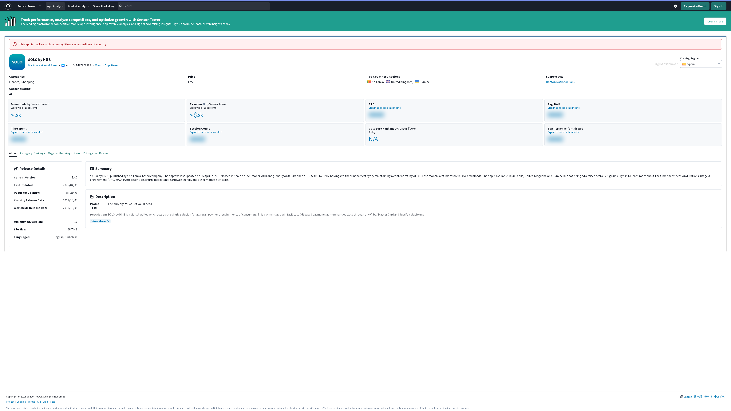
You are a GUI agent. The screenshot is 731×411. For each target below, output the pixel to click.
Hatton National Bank (42, 65)
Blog (45, 401)
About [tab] (13, 153)
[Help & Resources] (675, 6)
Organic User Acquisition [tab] (64, 153)
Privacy (10, 401)
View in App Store (106, 65)
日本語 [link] (698, 396)
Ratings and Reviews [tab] (96, 153)
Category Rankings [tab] (32, 153)
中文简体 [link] (719, 396)
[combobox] (194, 6)
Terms (31, 401)
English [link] (688, 396)
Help (52, 401)
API (39, 401)
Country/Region (689, 58)
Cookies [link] (21, 401)
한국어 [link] (708, 396)
